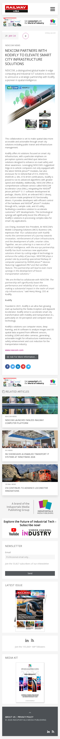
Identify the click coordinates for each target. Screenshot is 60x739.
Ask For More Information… (22, 356)
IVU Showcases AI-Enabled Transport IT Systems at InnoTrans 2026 (27, 455)
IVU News (9, 450)
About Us (10, 717)
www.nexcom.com (14, 350)
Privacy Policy (25, 717)
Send (30, 573)
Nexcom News (12, 45)
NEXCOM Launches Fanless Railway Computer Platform (24, 421)
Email (8, 552)
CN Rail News (10, 484)
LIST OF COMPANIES (15, 722)
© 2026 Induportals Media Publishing (25, 719)
